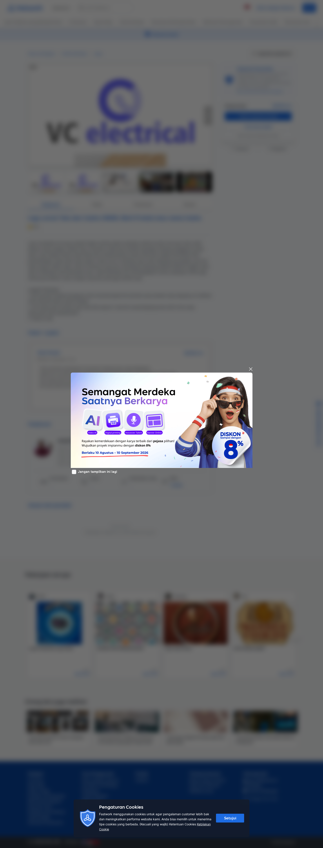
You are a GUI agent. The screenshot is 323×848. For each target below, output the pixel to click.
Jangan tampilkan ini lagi (97, 472)
